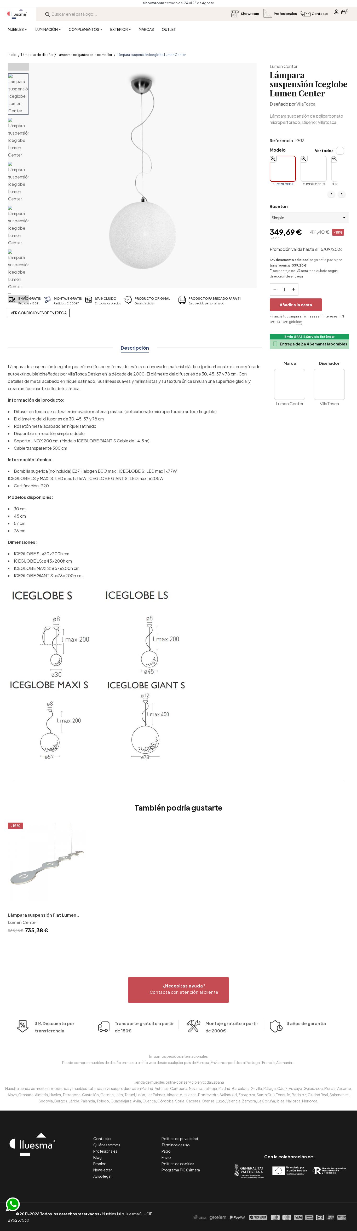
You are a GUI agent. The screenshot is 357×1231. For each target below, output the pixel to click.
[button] (178, 990)
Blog (97, 1157)
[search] (47, 14)
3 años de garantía (306, 1023)
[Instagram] (301, 1134)
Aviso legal (102, 1176)
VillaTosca (305, 104)
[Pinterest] (277, 1134)
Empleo (100, 1163)
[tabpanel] (47, 879)
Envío (166, 1157)
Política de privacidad (180, 1138)
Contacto (102, 1138)
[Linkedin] (289, 1134)
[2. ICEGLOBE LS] (314, 169)
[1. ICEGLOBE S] (283, 169)
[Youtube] (313, 1134)
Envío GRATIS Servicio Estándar (309, 337)
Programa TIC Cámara (181, 1170)
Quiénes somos (106, 1144)
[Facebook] (266, 1134)
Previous (18, 67)
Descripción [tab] (135, 348)
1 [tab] (178, 944)
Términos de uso (176, 1144)
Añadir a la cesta (296, 304)
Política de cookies (178, 1163)
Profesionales (105, 1151)
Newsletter (102, 1170)
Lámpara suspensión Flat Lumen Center (42, 915)
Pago (166, 1151)
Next (18, 299)
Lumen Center (283, 66)
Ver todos (324, 150)
